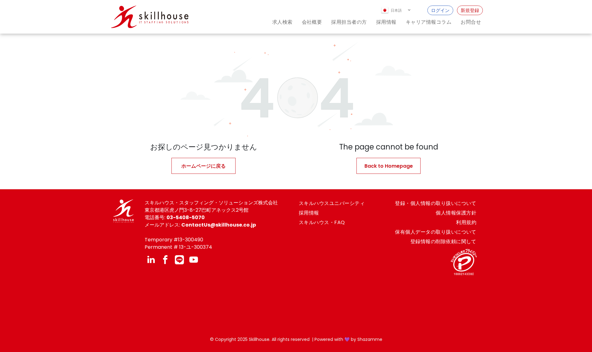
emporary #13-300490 (175, 239)
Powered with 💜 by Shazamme (348, 339)
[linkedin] (151, 260)
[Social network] (179, 260)
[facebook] (165, 260)
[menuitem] (278, 22)
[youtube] (193, 260)
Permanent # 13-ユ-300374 (178, 247)
